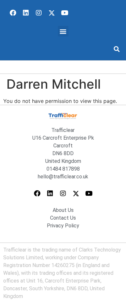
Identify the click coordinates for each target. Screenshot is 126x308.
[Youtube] (64, 12)
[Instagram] (38, 12)
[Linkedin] (25, 12)
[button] (63, 31)
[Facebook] (12, 12)
